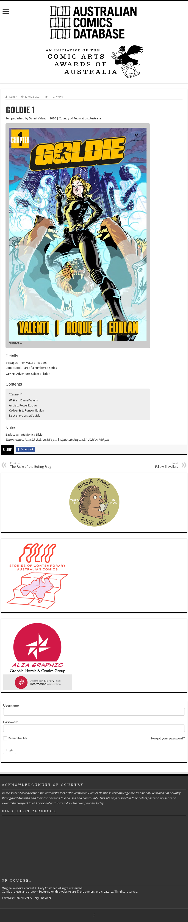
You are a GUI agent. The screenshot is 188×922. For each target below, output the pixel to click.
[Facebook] (94, 915)
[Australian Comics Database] (94, 21)
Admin (13, 96)
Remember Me (17, 738)
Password (11, 722)
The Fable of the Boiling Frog (30, 465)
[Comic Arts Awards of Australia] (94, 61)
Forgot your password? (168, 738)
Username (11, 705)
